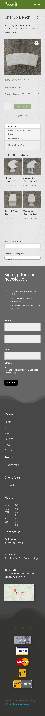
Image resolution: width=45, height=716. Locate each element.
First (6, 332)
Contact (9, 450)
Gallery (8, 439)
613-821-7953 (15, 543)
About (8, 427)
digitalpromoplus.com (20, 704)
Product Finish (12, 94)
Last (6, 344)
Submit (11, 382)
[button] (36, 43)
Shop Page (10, 25)
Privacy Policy (12, 464)
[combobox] (22, 258)
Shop (7, 433)
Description (13, 126)
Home (7, 421)
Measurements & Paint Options (19, 132)
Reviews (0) (13, 138)
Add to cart (23, 106)
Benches (24, 28)
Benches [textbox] (22, 259)
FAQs (7, 444)
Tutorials (9, 485)
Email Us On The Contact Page (21, 558)
